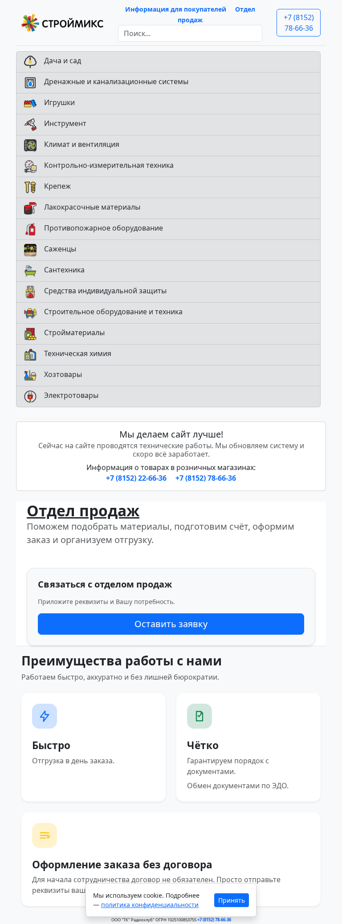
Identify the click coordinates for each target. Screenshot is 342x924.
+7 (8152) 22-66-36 (137, 478)
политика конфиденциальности (150, 904)
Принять (231, 900)
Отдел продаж (83, 510)
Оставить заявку (171, 624)
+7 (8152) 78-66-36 (299, 22)
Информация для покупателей (175, 9)
